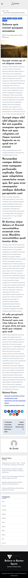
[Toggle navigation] (2, 4)
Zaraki (9, 35)
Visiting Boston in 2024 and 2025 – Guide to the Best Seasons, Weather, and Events (13, 470)
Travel (5, 20)
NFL (3, 539)
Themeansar (14, 575)
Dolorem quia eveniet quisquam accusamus (12, 27)
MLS (3, 522)
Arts (4, 18)
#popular (6, 37)
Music (20, 18)
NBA (3, 530)
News (3, 535)
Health (4, 518)
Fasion (9, 18)
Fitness (4, 510)
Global (14, 18)
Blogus (23, 573)
